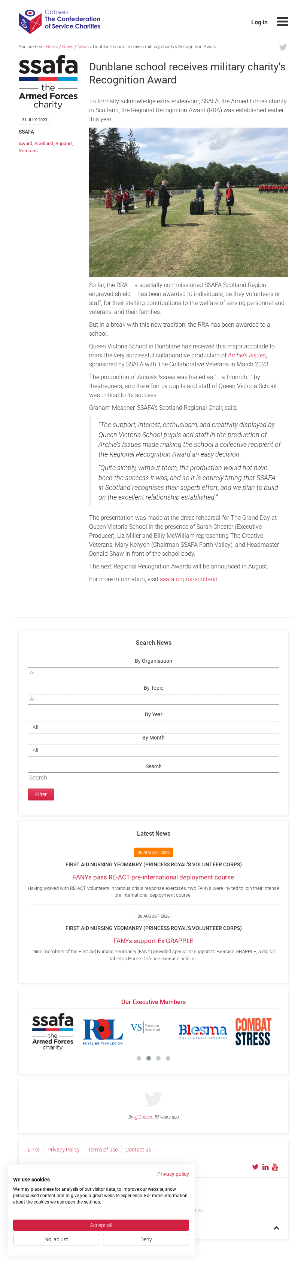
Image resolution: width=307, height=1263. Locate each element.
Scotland (43, 143)
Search (154, 766)
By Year (153, 714)
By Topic (153, 688)
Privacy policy (173, 1174)
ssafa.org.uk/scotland (189, 579)
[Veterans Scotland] (153, 1031)
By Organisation (153, 661)
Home (52, 46)
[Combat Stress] (253, 1031)
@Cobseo (144, 1117)
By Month (153, 738)
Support (63, 143)
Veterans (28, 150)
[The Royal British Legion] (103, 1031)
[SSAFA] (53, 1031)
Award (25, 143)
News (67, 46)
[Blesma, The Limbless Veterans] (203, 1031)
